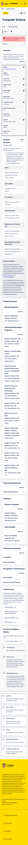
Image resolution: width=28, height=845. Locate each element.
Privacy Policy (8, 823)
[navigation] (10, 607)
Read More (22, 62)
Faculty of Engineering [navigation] (10, 69)
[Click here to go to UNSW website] (5, 4)
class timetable (8, 277)
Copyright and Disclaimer (11, 815)
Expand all (22, 140)
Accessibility (8, 831)
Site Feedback (8, 839)
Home (2, 8)
